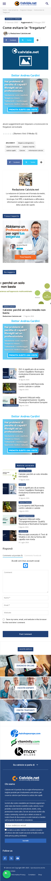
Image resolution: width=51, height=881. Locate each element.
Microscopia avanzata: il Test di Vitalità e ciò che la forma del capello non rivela (33, 537)
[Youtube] (18, 858)
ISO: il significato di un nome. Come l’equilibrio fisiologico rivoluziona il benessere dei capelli (32, 373)
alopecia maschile (28, 147)
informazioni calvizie (36, 150)
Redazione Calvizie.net (20, 33)
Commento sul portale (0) (13, 556)
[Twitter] (11, 858)
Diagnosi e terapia (26, 10)
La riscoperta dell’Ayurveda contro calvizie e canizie (31, 385)
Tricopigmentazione (11, 405)
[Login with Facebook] (25, 565)
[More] (37, 40)
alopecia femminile (12, 147)
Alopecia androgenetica (26, 143)
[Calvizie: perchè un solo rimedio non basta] (25, 291)
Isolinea (6, 377)
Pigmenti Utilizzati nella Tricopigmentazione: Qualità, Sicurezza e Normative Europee (33, 400)
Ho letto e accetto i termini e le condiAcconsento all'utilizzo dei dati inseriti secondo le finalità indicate (24, 833)
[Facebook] (5, 858)
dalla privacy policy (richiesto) (16, 836)
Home (5, 10)
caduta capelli (11, 150)
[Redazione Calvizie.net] (5, 33)
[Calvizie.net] (25, 3)
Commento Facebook (32, 556)
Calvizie (22, 150)
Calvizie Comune (9, 306)
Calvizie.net (23, 531)
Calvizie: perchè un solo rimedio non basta (24, 311)
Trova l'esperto (11, 216)
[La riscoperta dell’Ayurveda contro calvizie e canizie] (9, 388)
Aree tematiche (13, 10)
